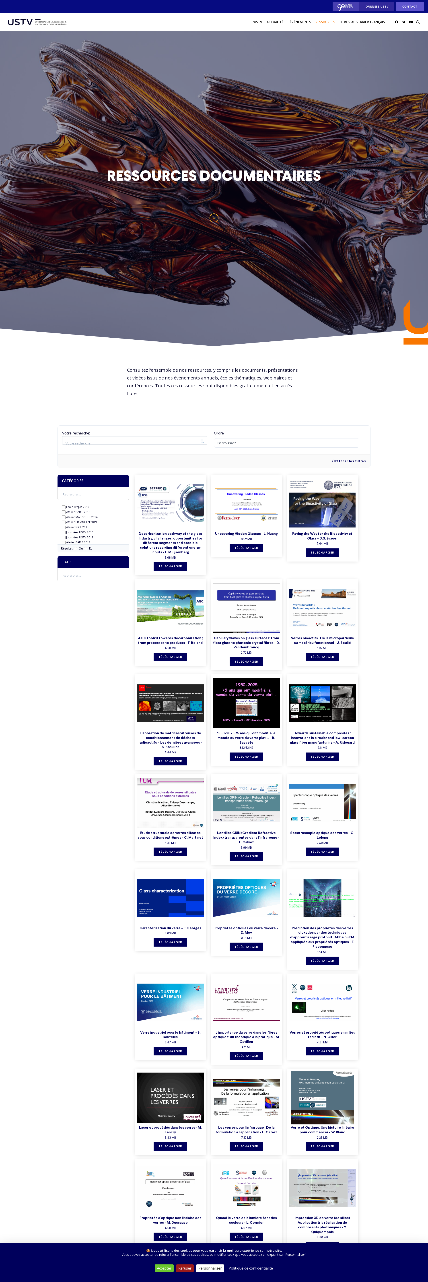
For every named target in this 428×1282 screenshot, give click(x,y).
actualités (276, 22)
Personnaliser (210, 1268)
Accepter (164, 1268)
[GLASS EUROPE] (345, 6)
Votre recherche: (76, 433)
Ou (81, 548)
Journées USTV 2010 (79, 532)
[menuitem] (345, 6)
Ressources (325, 22)
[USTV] (37, 22)
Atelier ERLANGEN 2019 (81, 522)
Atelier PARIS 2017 (78, 542)
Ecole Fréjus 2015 (77, 507)
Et (90, 548)
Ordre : (219, 433)
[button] (397, 22)
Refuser (184, 1268)
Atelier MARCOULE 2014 (81, 517)
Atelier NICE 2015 (77, 527)
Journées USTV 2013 (79, 537)
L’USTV (257, 22)
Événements (300, 22)
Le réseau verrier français (362, 22)
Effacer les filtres (350, 461)
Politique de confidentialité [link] (251, 1268)
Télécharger (170, 566)
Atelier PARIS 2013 (78, 512)
